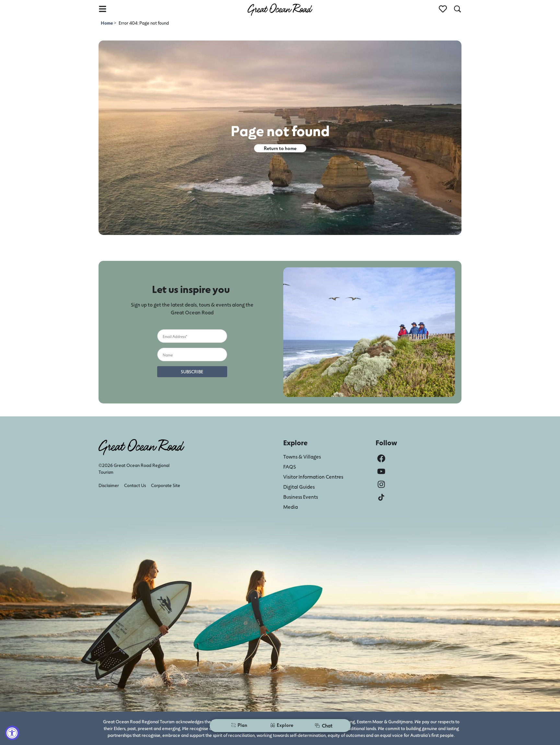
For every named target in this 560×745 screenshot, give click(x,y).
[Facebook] (381, 458)
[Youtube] (381, 471)
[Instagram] (381, 484)
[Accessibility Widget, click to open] (12, 733)
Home (107, 22)
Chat (327, 725)
